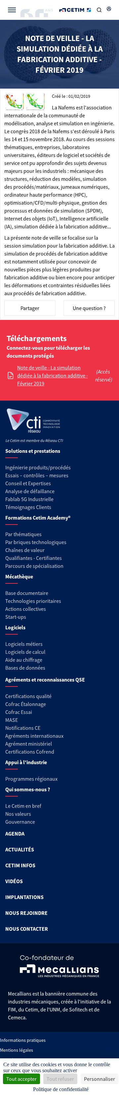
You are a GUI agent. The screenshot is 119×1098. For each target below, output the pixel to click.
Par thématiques (23, 534)
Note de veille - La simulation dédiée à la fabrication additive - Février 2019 (52, 375)
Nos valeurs (18, 813)
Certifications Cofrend (29, 751)
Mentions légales (16, 1050)
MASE (11, 720)
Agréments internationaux (34, 735)
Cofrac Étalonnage (25, 704)
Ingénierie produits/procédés (38, 467)
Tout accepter (21, 1079)
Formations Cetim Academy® (37, 517)
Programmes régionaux (31, 778)
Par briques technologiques (35, 542)
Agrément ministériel (28, 743)
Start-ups (15, 616)
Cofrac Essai (18, 712)
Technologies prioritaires (33, 601)
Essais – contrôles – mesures (36, 475)
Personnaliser (99, 1079)
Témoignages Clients (28, 507)
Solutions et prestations (32, 451)
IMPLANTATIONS (24, 897)
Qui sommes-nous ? (27, 789)
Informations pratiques (23, 1040)
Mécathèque (19, 576)
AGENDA (14, 833)
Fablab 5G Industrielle (29, 499)
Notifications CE (22, 728)
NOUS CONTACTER (26, 928)
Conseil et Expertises (28, 483)
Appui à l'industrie (26, 762)
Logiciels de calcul (25, 651)
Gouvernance (20, 821)
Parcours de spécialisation (34, 566)
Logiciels (15, 627)
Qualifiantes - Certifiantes (33, 558)
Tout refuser (60, 1079)
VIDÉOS (14, 881)
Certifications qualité (28, 696)
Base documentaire (26, 593)
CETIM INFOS (20, 865)
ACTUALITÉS (19, 849)
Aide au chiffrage (23, 659)
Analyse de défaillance (30, 491)
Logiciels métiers (24, 644)
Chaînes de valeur (25, 550)
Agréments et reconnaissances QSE (45, 679)
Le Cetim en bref (23, 806)
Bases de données (25, 667)
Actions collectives (25, 609)
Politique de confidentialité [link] (61, 1089)
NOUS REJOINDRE (26, 913)
